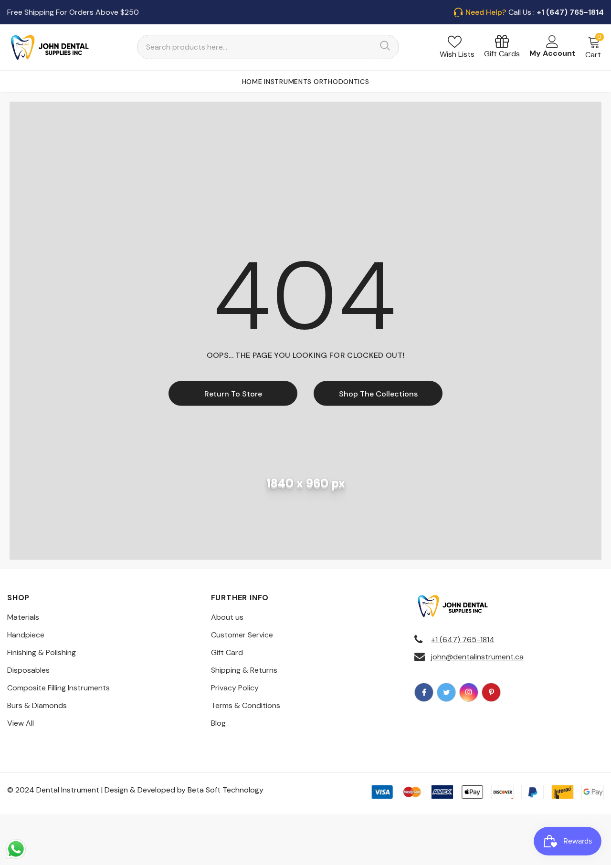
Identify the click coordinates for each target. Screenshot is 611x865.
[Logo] (50, 47)
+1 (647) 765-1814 (463, 640)
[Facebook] (423, 692)
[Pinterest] (491, 692)
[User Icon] (552, 41)
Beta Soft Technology (225, 790)
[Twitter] (446, 692)
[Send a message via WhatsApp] (16, 849)
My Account (552, 53)
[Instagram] (468, 692)
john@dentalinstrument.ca (477, 657)
